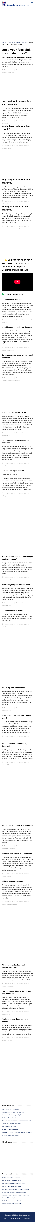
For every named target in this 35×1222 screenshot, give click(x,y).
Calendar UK (27, 1218)
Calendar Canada (14, 1218)
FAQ (5, 1218)
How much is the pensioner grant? (11, 1180)
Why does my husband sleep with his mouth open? (16, 1120)
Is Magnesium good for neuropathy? (12, 1203)
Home (4, 42)
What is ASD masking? (8, 1198)
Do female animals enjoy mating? (11, 1115)
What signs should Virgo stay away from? (13, 1112)
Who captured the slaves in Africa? (11, 1186)
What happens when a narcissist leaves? (13, 1177)
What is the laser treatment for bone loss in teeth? (16, 1195)
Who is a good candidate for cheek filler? (13, 1183)
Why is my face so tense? (9, 1126)
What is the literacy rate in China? (11, 1201)
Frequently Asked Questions (17, 42)
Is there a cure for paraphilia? (10, 1129)
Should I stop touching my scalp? (11, 1123)
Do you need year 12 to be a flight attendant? (15, 1192)
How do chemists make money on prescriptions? (15, 1189)
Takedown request (8, 70)
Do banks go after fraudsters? (10, 1135)
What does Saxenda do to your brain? (12, 1118)
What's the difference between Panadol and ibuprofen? (17, 1132)
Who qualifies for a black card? (10, 1109)
